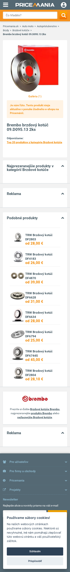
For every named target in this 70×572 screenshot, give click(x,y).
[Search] (63, 15)
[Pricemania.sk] (35, 5)
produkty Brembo (41, 413)
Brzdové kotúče (20, 30)
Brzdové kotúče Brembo (45, 409)
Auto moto (27, 26)
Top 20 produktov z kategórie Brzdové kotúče (34, 142)
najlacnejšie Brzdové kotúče (34, 417)
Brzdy (6, 30)
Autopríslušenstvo (47, 26)
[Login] (63, 5)
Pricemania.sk (11, 26)
